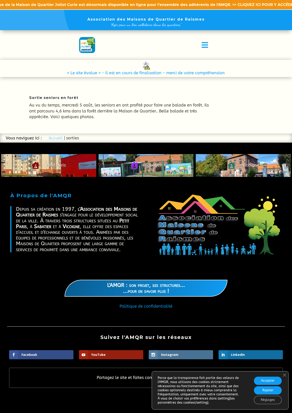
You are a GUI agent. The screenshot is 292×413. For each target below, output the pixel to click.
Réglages (268, 400)
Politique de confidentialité (146, 306)
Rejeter (268, 390)
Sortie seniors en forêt (53, 98)
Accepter (268, 381)
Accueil (56, 138)
